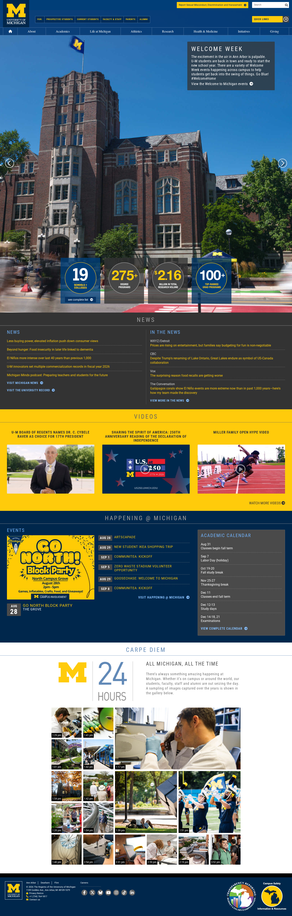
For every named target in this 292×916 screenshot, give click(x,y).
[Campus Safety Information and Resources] (272, 896)
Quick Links (261, 19)
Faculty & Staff (112, 19)
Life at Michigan (100, 31)
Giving (274, 31)
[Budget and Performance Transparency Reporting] (241, 896)
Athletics (136, 31)
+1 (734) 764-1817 (38, 896)
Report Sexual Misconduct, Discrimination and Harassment (210, 5)
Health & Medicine (206, 31)
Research (168, 31)
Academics (63, 31)
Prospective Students (59, 19)
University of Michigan (16, 13)
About (32, 31)
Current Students (88, 19)
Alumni (144, 19)
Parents (130, 19)
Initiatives (244, 31)
